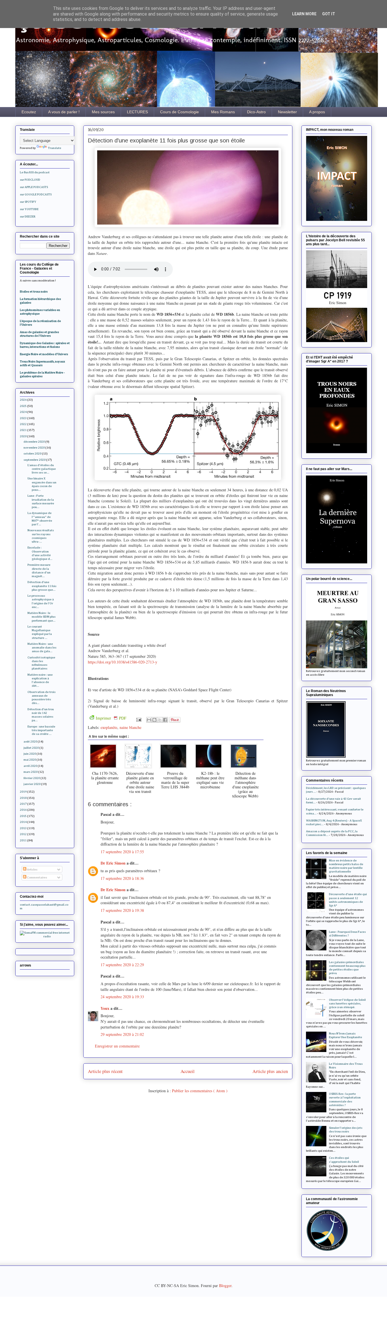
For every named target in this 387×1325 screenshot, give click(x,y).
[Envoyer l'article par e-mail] (138, 719)
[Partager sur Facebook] (165, 720)
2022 (23, 424)
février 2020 (32, 778)
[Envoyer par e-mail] (149, 720)
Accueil (187, 1071)
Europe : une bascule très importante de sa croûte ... (41, 730)
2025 (23, 405)
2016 (23, 809)
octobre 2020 (32, 453)
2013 (23, 828)
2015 (23, 816)
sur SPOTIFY (28, 201)
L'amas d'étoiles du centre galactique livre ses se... (41, 469)
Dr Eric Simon (114, 863)
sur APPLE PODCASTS (34, 187)
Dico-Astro (256, 112)
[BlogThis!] (154, 720)
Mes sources (103, 112)
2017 (23, 803)
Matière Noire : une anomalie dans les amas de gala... (41, 647)
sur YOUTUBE (29, 209)
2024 (23, 411)
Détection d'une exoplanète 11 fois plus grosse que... (41, 586)
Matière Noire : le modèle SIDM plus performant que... (41, 616)
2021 (23, 430)
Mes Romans (223, 112)
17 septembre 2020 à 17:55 (122, 851)
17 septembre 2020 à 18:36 (122, 878)
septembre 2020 (35, 459)
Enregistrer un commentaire (117, 1046)
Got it (328, 14)
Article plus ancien (270, 1071)
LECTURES (137, 112)
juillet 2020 (31, 747)
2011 (23, 840)
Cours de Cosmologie (179, 112)
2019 (23, 791)
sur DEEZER (27, 216)
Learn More (304, 14)
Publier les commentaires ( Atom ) (199, 1090)
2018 (23, 797)
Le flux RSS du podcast (35, 172)
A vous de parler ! (64, 112)
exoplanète (109, 727)
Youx (105, 1008)
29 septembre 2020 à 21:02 (122, 1034)
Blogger (225, 1285)
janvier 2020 (32, 784)
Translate (54, 148)
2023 (23, 418)
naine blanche (130, 727)
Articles (31, 869)
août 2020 (30, 741)
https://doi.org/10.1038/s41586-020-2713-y (122, 662)
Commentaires (36, 877)
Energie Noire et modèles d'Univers (44, 354)
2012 (23, 834)
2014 (23, 821)
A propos (317, 112)
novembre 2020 (34, 447)
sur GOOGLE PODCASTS (36, 194)
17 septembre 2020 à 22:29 (122, 964)
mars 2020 (31, 771)
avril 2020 (30, 765)
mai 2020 (30, 759)
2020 (23, 436)
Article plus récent (105, 1071)
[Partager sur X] (160, 720)
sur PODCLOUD (30, 179)
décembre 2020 (34, 441)
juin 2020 (30, 753)
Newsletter (287, 112)
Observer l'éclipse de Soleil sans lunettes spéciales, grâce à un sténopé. (347, 1003)
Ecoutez (29, 112)
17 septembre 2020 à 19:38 (122, 910)
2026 (23, 399)
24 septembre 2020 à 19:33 (122, 996)
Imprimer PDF (111, 718)
